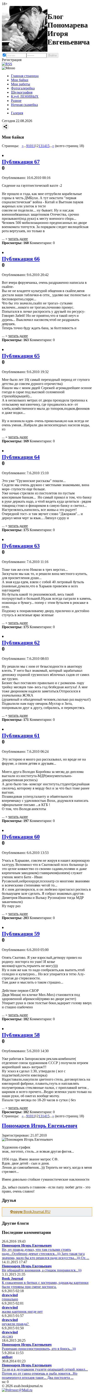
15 (48, 146)
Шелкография (21, 92)
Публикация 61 (21, 736)
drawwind (10, 1295)
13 (40, 146)
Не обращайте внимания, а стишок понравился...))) (41, 1270)
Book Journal (12, 1278)
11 (33, 146)
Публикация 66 (21, 259)
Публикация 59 (21, 934)
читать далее (18, 239)
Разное (16, 101)
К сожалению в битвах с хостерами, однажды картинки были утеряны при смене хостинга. (45, 1285)
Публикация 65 (21, 356)
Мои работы (20, 84)
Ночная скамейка (24, 105)
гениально (10, 1299)
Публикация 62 (21, 643)
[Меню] (8, 68)
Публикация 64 (21, 457)
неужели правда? (15, 1324)
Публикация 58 (21, 1035)
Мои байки (19, 80)
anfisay (7, 1357)
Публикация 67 (21, 162)
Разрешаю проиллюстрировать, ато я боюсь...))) (39, 1349)
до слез (7, 1336)
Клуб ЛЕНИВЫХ (25, 96)
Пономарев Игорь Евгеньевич (39, 1126)
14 (44, 146)
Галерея (17, 113)
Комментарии (40, 243)
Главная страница (25, 76)
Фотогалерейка (23, 88)
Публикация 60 (21, 837)
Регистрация (11, 60)
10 (30, 146)
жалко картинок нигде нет (22, 1311)
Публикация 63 (21, 546)
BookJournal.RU (30, 1212)
